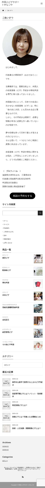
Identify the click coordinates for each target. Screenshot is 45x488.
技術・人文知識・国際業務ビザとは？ (26, 428)
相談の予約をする (22, 195)
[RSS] (22, 476)
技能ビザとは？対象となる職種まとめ (26, 417)
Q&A (4, 235)
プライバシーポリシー (31, 469)
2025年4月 (5, 449)
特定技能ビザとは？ (19, 405)
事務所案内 (7, 239)
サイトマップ (22, 470)
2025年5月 (5, 446)
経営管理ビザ (6, 329)
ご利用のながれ (8, 232)
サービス (6, 224)
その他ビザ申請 (7, 342)
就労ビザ (5, 255)
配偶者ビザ (6, 267)
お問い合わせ (7, 243)
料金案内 (6, 228)
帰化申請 (5, 280)
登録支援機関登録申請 (9, 305)
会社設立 (5, 317)
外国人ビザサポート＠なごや (10, 3)
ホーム (5, 221)
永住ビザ (5, 292)
